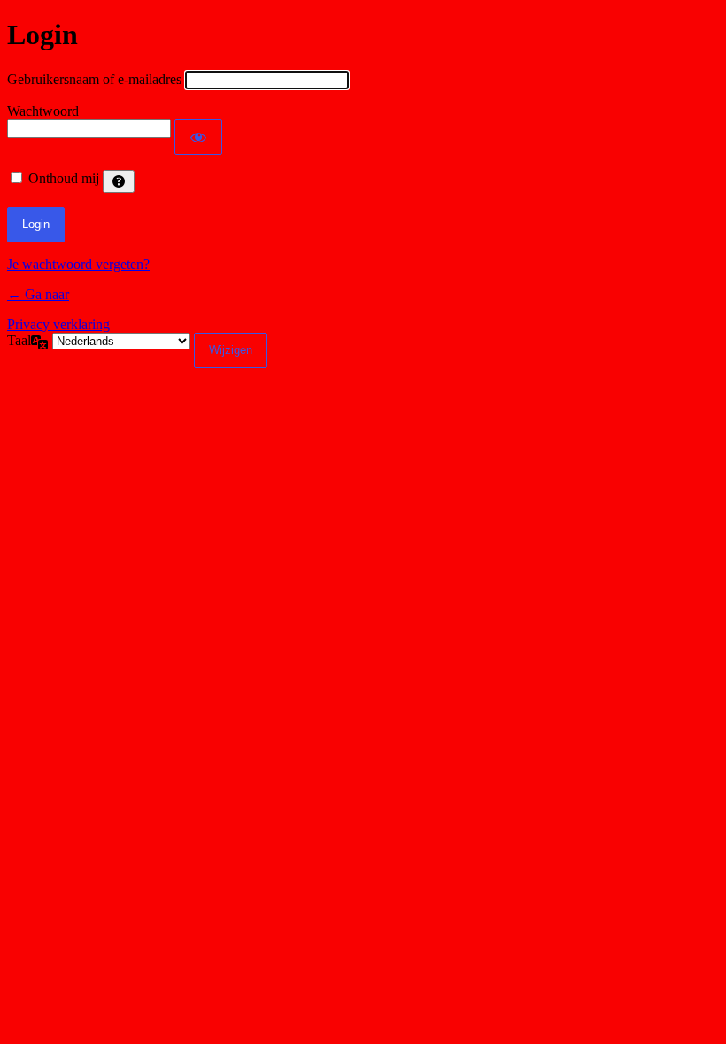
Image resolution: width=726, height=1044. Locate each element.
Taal (19, 340)
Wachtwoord (43, 111)
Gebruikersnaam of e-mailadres (94, 79)
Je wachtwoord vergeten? (78, 264)
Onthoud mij (63, 178)
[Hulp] (119, 181)
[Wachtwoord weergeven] (198, 137)
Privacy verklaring (58, 324)
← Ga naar (38, 294)
